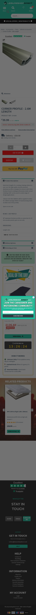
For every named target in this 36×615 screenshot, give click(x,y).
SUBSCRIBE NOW (18, 315)
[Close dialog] (33, 297)
